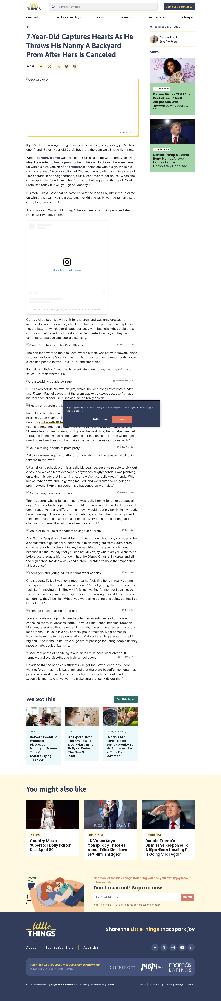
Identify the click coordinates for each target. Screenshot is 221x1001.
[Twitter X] (164, 947)
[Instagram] (173, 947)
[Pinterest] (191, 947)
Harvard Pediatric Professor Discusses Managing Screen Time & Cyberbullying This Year (43, 748)
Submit (187, 897)
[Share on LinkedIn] (58, 66)
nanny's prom (50, 158)
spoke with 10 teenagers (57, 422)
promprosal (76, 167)
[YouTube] (182, 947)
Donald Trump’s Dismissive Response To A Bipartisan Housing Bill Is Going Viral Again (167, 847)
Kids (33, 731)
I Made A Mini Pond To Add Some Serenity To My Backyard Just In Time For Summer (120, 746)
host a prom (63, 162)
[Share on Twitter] (49, 66)
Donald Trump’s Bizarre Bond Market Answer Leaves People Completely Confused (171, 160)
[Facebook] (155, 947)
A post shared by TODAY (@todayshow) (51, 309)
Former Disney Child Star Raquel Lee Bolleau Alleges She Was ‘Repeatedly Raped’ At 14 (172, 101)
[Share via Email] (74, 66)
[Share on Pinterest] (66, 66)
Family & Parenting (117, 731)
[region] (111, 413)
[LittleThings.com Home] (33, 6)
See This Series (126, 699)
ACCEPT (121, 419)
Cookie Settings (100, 419)
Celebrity (35, 835)
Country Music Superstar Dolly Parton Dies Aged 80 (51, 845)
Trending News (161, 88)
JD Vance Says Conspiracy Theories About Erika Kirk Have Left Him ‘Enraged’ (107, 847)
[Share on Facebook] (41, 66)
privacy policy (153, 904)
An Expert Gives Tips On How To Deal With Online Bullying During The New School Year (81, 746)
